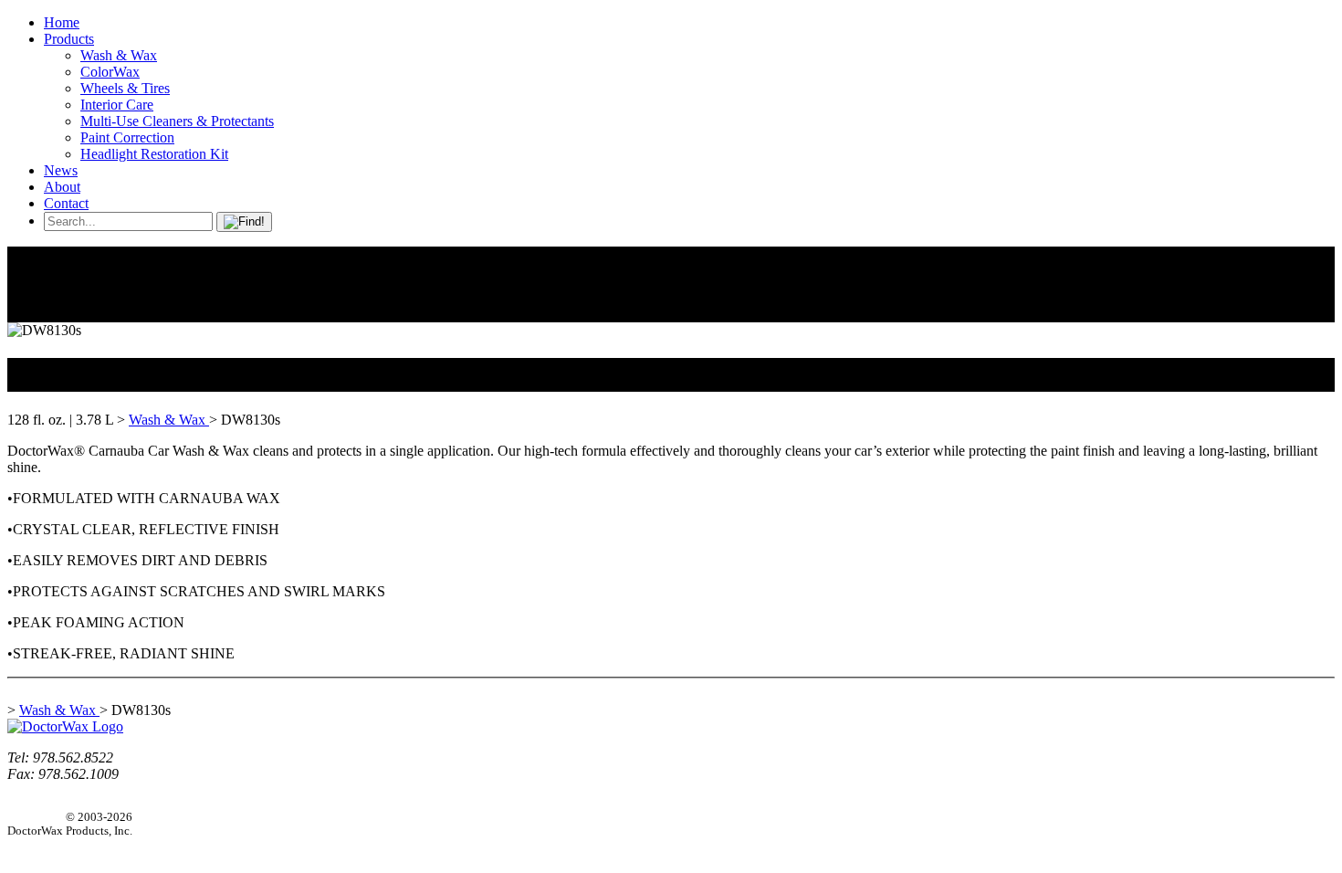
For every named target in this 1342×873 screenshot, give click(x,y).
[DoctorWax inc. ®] (65, 726)
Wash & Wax (118, 55)
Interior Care (116, 104)
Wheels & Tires (125, 88)
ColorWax (110, 71)
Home (61, 22)
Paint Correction (127, 137)
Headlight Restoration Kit (154, 154)
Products (69, 39)
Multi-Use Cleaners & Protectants (177, 121)
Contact (66, 203)
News (61, 170)
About (62, 187)
